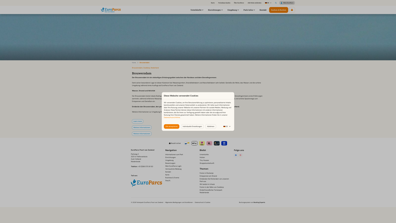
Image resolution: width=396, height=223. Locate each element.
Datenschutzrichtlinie (172, 117)
